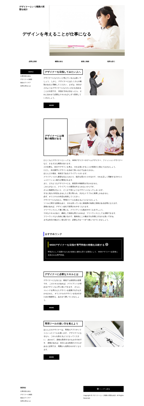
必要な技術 (33, 61)
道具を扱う (111, 61)
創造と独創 (85, 61)
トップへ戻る (104, 389)
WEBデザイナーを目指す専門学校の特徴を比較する (77, 245)
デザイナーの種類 (26, 79)
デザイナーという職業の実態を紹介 (32, 8)
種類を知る (59, 61)
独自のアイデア (25, 83)
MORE (51, 105)
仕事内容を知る (25, 76)
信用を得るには (25, 86)
